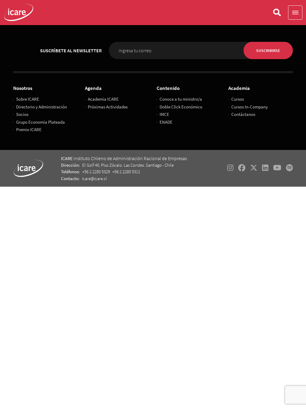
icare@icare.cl (94, 178)
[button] (295, 12)
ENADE (166, 122)
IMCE (164, 114)
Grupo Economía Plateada (40, 122)
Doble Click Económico (181, 107)
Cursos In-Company (249, 107)
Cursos (237, 99)
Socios (22, 114)
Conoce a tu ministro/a (181, 99)
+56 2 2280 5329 (96, 171)
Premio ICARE (29, 129)
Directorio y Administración (41, 107)
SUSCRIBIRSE (268, 50)
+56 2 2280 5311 (126, 171)
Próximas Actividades (108, 107)
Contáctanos (243, 114)
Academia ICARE (103, 99)
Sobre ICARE (27, 99)
